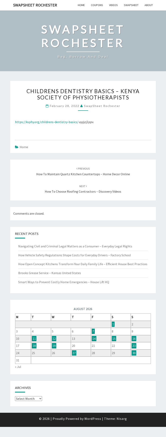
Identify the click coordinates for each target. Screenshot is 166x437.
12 (54, 339)
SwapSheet (131, 5)
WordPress (92, 419)
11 (34, 339)
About (149, 5)
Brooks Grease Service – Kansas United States (49, 273)
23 (134, 346)
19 (54, 346)
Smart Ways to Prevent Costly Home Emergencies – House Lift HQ (63, 282)
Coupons (97, 5)
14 (94, 339)
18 (34, 346)
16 (134, 339)
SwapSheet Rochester (35, 4)
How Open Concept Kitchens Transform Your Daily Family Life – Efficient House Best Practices (82, 264)
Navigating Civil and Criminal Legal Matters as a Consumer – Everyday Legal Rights (75, 246)
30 (134, 353)
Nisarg (122, 419)
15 (114, 339)
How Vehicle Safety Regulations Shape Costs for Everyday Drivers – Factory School (74, 255)
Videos (113, 5)
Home (81, 5)
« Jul (18, 367)
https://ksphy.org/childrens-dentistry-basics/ (46, 122)
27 (74, 353)
